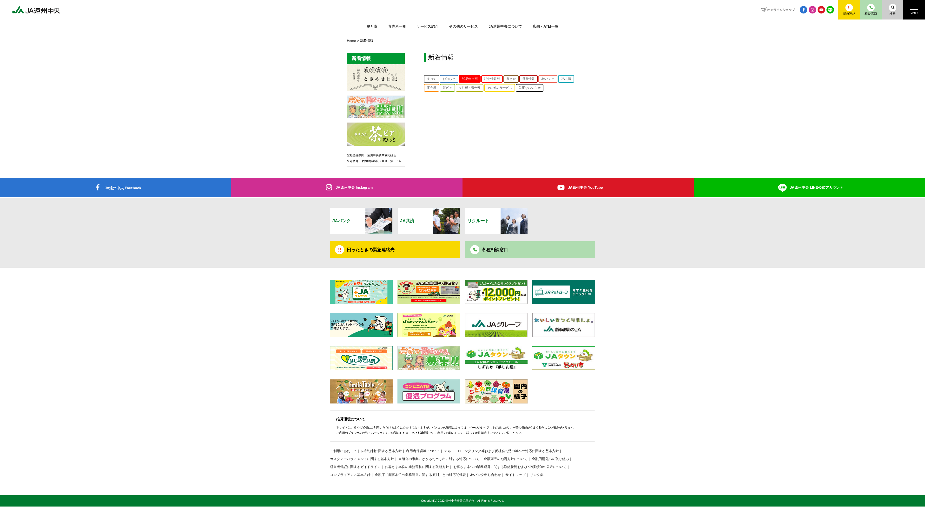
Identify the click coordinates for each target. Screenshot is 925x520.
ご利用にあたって (343, 451)
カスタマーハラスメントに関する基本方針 (362, 459)
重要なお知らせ (530, 88)
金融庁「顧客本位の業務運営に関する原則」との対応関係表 (420, 475)
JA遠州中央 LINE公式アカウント (816, 187)
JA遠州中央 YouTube (585, 187)
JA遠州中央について (505, 26)
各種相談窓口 (495, 249)
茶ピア (447, 88)
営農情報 (528, 79)
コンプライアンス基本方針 (350, 475)
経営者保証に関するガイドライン (355, 467)
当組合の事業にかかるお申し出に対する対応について (438, 459)
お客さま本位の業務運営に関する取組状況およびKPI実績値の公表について (510, 467)
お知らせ (449, 79)
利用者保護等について (423, 451)
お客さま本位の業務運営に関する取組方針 (417, 467)
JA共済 (566, 79)
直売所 (431, 88)
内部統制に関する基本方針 (381, 451)
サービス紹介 (427, 26)
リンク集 (536, 475)
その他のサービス (463, 26)
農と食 (372, 26)
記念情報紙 (492, 79)
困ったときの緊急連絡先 (371, 249)
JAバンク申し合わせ (485, 475)
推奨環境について (489, 433)
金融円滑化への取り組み (550, 459)
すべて (431, 79)
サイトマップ (515, 475)
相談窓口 (871, 13)
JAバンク (548, 79)
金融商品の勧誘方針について (506, 459)
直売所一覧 (397, 26)
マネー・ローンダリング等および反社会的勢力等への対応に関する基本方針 (501, 451)
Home (351, 41)
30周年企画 (470, 79)
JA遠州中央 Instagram (354, 187)
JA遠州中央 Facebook (123, 188)
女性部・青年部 (470, 88)
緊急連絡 (849, 13)
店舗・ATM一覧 (545, 26)
